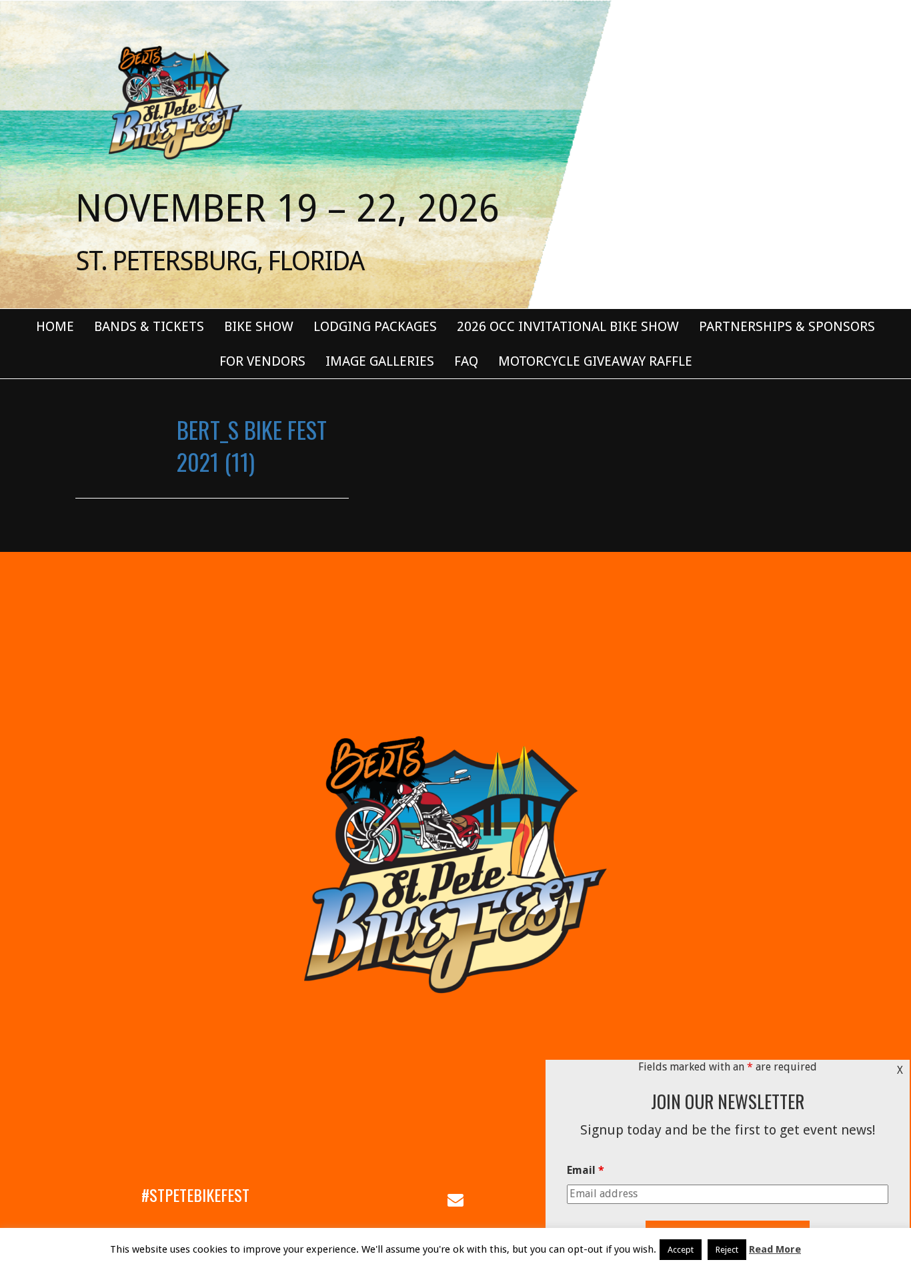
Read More (775, 1249)
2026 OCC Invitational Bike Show (568, 326)
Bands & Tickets (149, 326)
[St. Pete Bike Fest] (174, 101)
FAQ (466, 361)
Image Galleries (379, 361)
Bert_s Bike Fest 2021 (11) (252, 445)
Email (585, 1170)
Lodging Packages (375, 326)
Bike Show (258, 326)
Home (55, 326)
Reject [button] (727, 1250)
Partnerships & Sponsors (787, 326)
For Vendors (262, 361)
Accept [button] (681, 1250)
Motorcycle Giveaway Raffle (595, 361)
